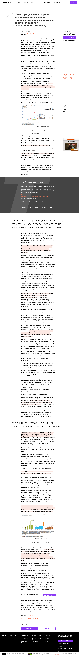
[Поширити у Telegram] (33, 34)
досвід (23, 618)
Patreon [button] (24, 207)
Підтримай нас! (47, 635)
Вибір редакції (24, 641)
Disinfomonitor (35, 641)
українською (12, 648)
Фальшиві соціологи (36, 638)
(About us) (26, 635)
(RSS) (24, 636)
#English (22, 642)
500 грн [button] (30, 201)
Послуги (34, 636)
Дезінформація (35, 639)
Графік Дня (46, 638)
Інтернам (34, 642)
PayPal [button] (51, 207)
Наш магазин (47, 636)
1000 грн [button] (37, 201)
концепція (35, 618)
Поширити (23, 34)
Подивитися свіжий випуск (69, 40)
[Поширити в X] (30, 34)
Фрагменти (23, 638)
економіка (29, 618)
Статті (22, 636)
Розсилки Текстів (24, 639)
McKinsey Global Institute (38, 55)
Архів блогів (46, 639)
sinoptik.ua (65, 114)
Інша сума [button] (44, 201)
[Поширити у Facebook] (28, 34)
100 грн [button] (24, 201)
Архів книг (46, 641)
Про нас (22, 635)
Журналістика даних (36, 635)
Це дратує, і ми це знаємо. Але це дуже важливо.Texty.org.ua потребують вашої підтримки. (34, 181)
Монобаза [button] (44, 207)
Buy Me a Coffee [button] (34, 207)
